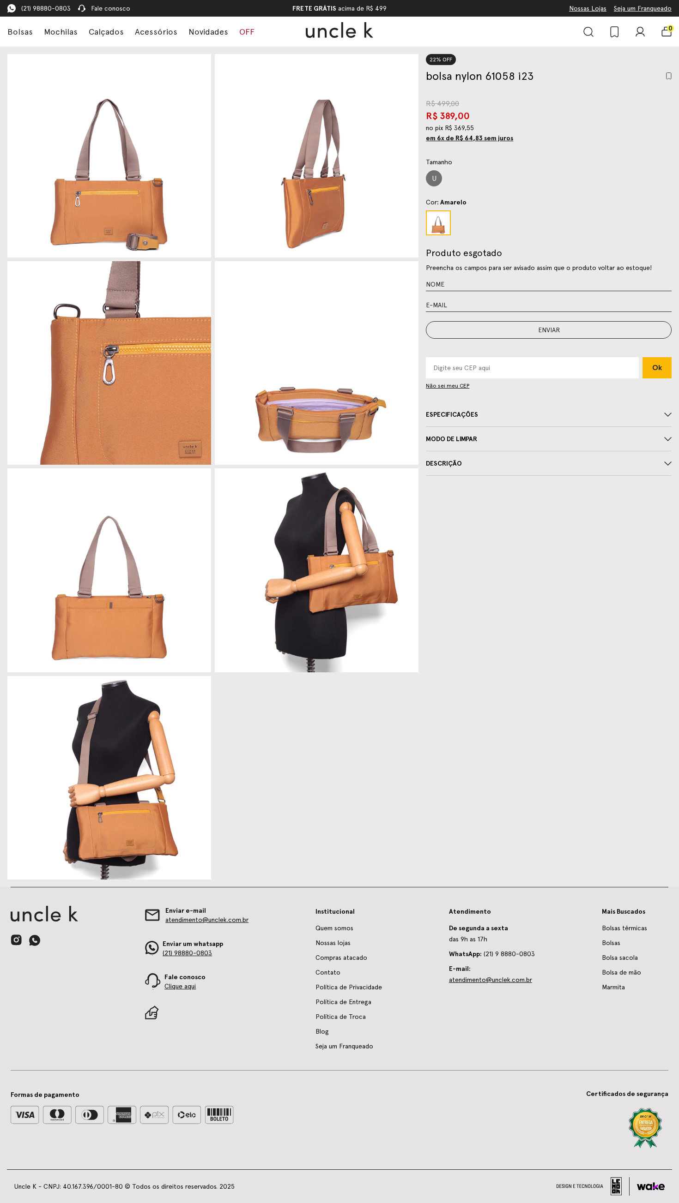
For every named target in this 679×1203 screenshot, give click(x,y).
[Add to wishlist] (669, 75)
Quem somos (334, 928)
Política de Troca (340, 1016)
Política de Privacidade (348, 987)
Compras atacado (341, 957)
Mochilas (61, 31)
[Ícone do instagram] (16, 940)
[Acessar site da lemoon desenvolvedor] (593, 1186)
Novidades (208, 31)
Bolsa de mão (621, 972)
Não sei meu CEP (447, 386)
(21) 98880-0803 (46, 8)
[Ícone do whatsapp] (34, 940)
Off (247, 31)
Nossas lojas (333, 942)
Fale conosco (110, 8)
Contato (327, 972)
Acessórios (156, 31)
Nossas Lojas (587, 8)
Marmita (613, 987)
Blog (322, 1031)
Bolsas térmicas (624, 928)
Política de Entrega (343, 1001)
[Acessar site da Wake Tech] (651, 1186)
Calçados (106, 31)
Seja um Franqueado (643, 8)
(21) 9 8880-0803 (492, 954)
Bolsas (20, 31)
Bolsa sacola (620, 957)
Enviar (549, 330)
